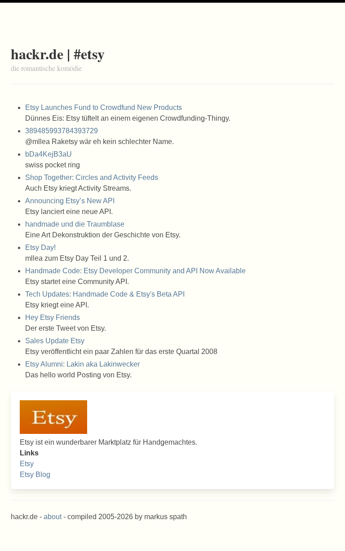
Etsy (27, 464)
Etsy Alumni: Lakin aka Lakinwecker (82, 364)
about (53, 516)
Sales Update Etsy (54, 341)
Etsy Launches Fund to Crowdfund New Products (103, 107)
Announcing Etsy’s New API (70, 201)
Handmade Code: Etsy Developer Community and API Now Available (135, 271)
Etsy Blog (35, 474)
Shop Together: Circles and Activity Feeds (91, 177)
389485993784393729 (61, 131)
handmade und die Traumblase (74, 224)
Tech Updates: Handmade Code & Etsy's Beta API (105, 294)
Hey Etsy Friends (52, 317)
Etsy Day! (40, 247)
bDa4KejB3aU (48, 154)
